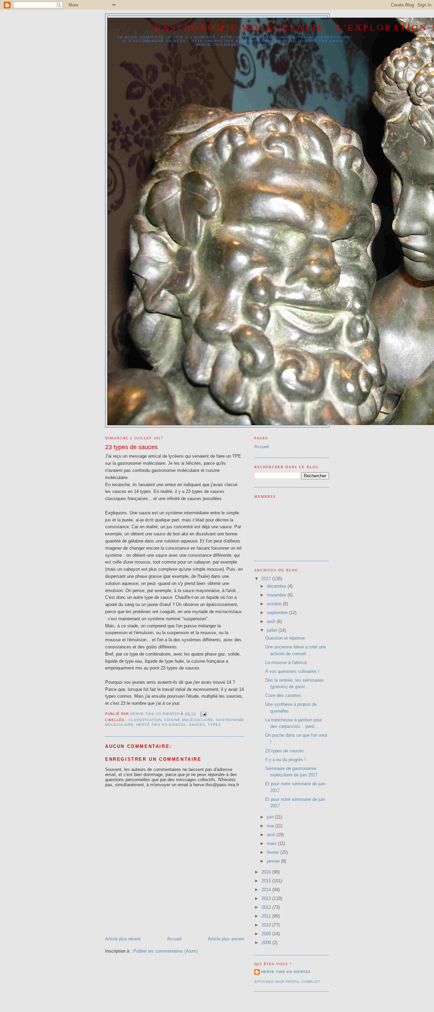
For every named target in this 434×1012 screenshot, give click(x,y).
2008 (266, 942)
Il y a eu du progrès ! (285, 759)
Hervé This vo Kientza (161, 724)
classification (145, 720)
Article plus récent (123, 938)
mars (272, 843)
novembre (277, 594)
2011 (266, 916)
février (273, 852)
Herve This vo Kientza (286, 972)
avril (271, 834)
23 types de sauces (284, 750)
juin (271, 817)
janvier (274, 861)
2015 (266, 880)
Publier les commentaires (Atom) (165, 951)
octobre (275, 603)
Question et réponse (285, 638)
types (214, 724)
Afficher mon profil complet (287, 981)
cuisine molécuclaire (188, 720)
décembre (277, 586)
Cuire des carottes (283, 695)
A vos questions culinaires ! (292, 671)
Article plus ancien (226, 938)
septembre (278, 612)
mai (271, 825)
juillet (272, 630)
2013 (266, 898)
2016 (266, 872)
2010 (266, 924)
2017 (266, 578)
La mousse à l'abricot (286, 662)
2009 (266, 933)
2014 (266, 889)
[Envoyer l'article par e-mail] (203, 714)
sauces (197, 724)
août (272, 621)
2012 (266, 907)
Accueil (174, 938)
